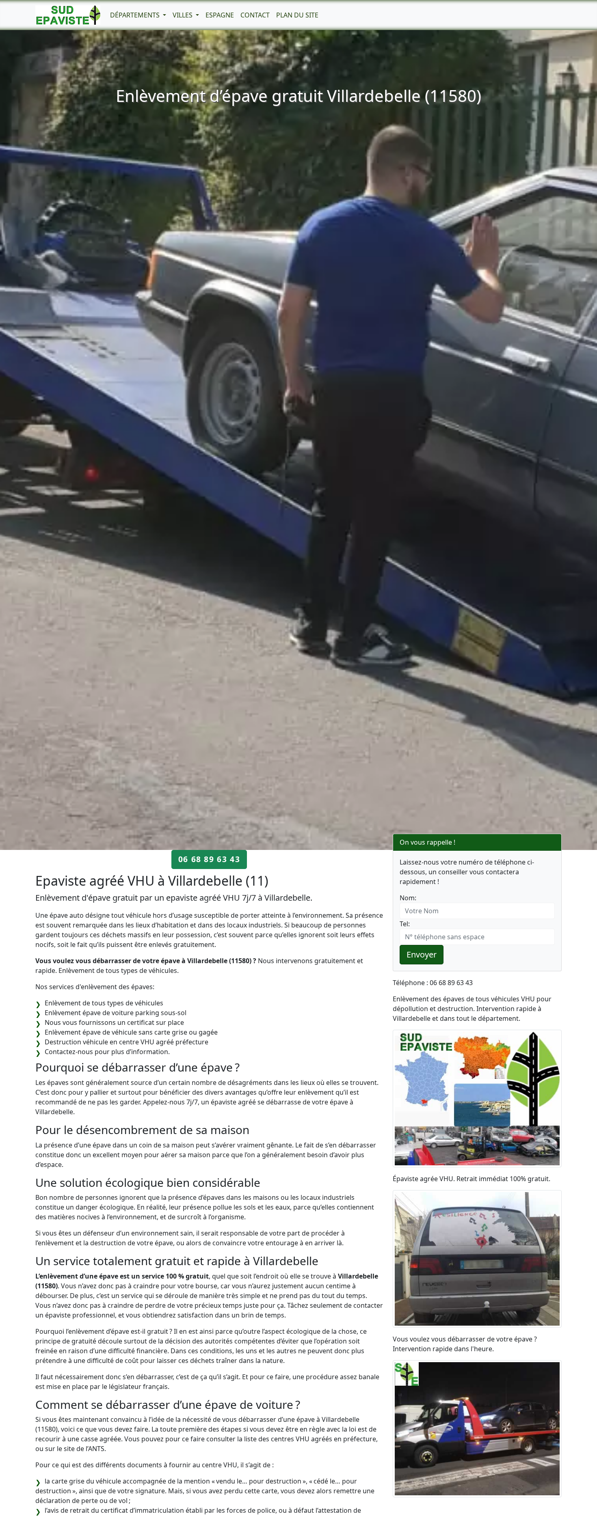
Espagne (219, 15)
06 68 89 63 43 (209, 859)
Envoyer (422, 954)
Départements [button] (135, 15)
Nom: (408, 897)
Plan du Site (297, 15)
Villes (183, 15)
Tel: (405, 923)
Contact (255, 15)
